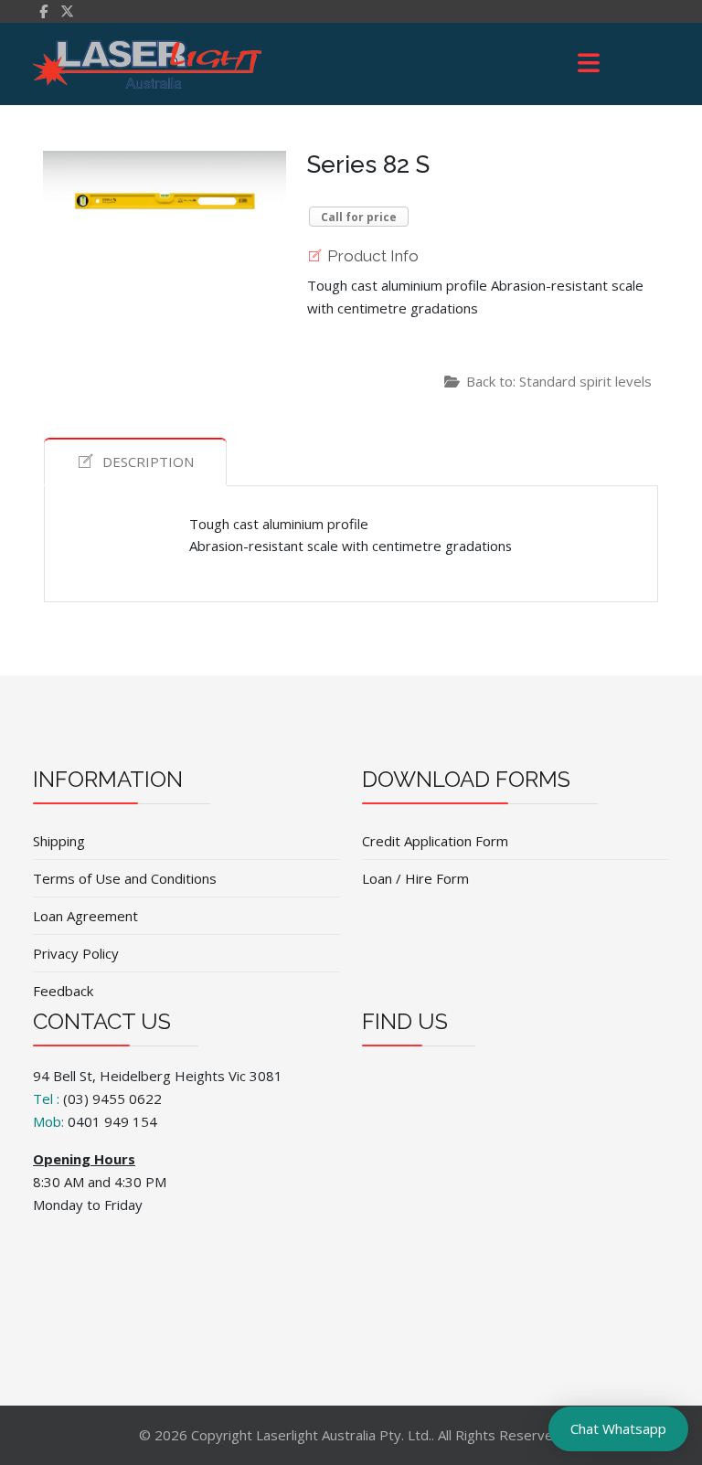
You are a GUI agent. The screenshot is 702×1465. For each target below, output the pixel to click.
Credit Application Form (435, 841)
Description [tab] (148, 461)
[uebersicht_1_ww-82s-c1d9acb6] (164, 180)
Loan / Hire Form (415, 878)
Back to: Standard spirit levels (559, 381)
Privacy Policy (76, 953)
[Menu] (588, 64)
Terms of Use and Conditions (125, 878)
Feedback (63, 991)
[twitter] (67, 11)
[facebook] (43, 11)
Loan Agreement (85, 916)
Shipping (59, 841)
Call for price (359, 217)
